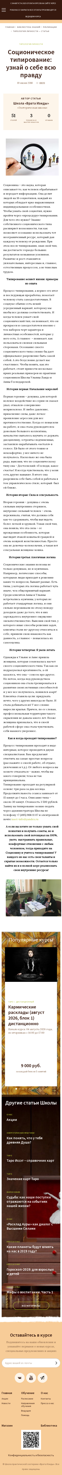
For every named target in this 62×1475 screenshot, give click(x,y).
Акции (12, 1120)
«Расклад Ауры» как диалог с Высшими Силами (30, 1226)
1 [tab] (16, 1089)
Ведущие (26, 1410)
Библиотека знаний (28, 27)
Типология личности (31, 44)
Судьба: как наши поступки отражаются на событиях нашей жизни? (29, 1201)
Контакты (46, 1398)
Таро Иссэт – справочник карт (30, 1160)
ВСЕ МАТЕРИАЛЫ (31, 1305)
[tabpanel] (31, 1016)
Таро (10, 1002)
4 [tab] (26, 1088)
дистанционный (25, 1002)
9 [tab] (42, 1088)
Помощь (25, 1415)
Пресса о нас (47, 1403)
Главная (10, 27)
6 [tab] (33, 1088)
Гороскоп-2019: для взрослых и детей (30, 1271)
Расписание (27, 1398)
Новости (6, 1403)
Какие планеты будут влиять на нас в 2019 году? (30, 1249)
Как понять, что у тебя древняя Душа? (24, 1140)
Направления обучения (28, 1405)
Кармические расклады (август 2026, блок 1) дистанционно (26, 1015)
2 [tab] (19, 1088)
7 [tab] (36, 1088)
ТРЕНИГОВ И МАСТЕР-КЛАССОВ (31, 118)
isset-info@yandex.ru (25, 819)
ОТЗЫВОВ (49, 117)
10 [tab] (46, 1088)
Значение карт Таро (23, 1179)
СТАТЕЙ (13, 117)
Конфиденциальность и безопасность (31, 1455)
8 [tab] (39, 1088)
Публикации (50, 27)
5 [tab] (29, 1088)
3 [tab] (23, 1088)
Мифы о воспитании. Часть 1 (30, 1292)
